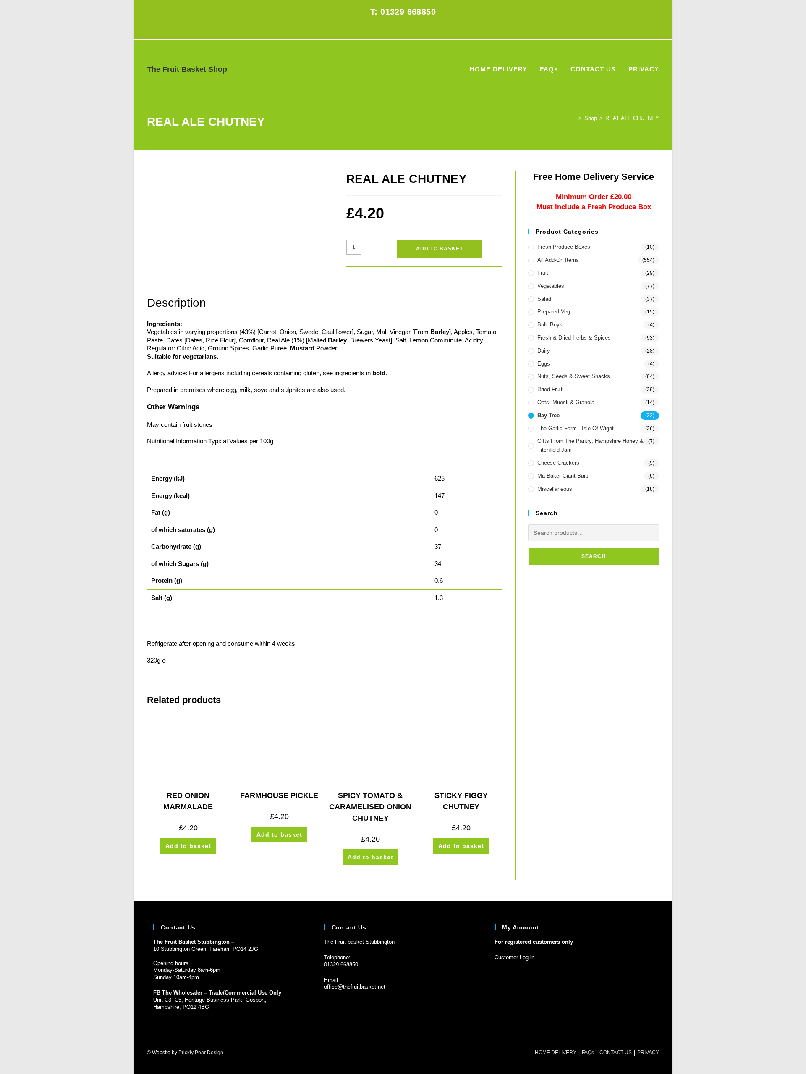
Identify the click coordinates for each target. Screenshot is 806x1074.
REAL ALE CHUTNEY (632, 118)
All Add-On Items (558, 260)
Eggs (543, 364)
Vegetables (550, 286)
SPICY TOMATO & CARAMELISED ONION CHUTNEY (370, 806)
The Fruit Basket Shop (187, 69)
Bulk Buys (550, 324)
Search (593, 556)
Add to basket (439, 249)
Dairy (543, 350)
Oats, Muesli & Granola (565, 402)
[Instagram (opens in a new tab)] (408, 29)
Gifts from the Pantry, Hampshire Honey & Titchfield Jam (590, 445)
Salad (544, 299)
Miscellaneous (554, 489)
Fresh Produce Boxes (563, 247)
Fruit (542, 273)
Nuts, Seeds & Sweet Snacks (573, 376)
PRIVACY (648, 1053)
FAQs (588, 1053)
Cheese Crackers (558, 463)
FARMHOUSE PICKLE (279, 795)
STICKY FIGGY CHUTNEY (461, 801)
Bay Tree (548, 415)
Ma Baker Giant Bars (563, 476)
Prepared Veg (553, 311)
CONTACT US (615, 1053)
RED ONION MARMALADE (188, 801)
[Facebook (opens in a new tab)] (398, 29)
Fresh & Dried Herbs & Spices (574, 337)
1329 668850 (342, 964)
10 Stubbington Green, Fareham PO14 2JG (205, 949)
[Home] (574, 118)
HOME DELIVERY (555, 1053)
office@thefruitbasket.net (354, 987)
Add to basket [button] (188, 845)
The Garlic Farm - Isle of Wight (575, 428)
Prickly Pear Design (200, 1053)
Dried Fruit (550, 389)
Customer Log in (514, 957)
